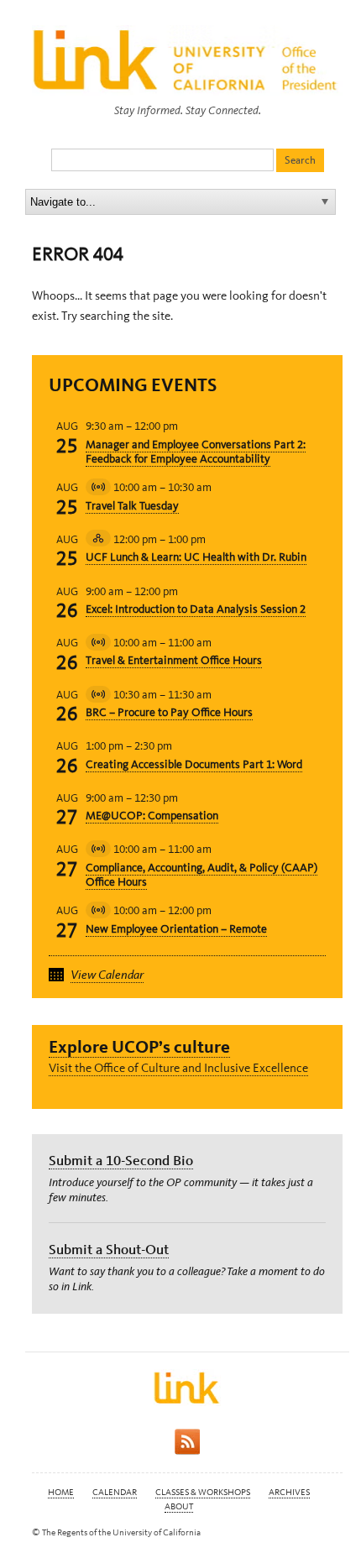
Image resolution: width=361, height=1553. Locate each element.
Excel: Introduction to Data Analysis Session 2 (196, 609)
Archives (289, 1492)
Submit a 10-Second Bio (121, 1160)
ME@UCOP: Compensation (152, 815)
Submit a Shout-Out (109, 1249)
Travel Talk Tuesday (132, 506)
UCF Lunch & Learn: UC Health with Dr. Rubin (196, 557)
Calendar (114, 1492)
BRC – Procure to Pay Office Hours (169, 712)
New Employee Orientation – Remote (176, 929)
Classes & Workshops (202, 1492)
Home (61, 1492)
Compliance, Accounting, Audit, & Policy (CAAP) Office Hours (201, 874)
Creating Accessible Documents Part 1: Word (194, 764)
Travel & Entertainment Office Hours (174, 660)
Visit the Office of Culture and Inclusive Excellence (178, 1067)
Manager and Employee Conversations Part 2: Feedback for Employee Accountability (196, 451)
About (179, 1506)
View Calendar (107, 974)
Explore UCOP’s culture (139, 1046)
